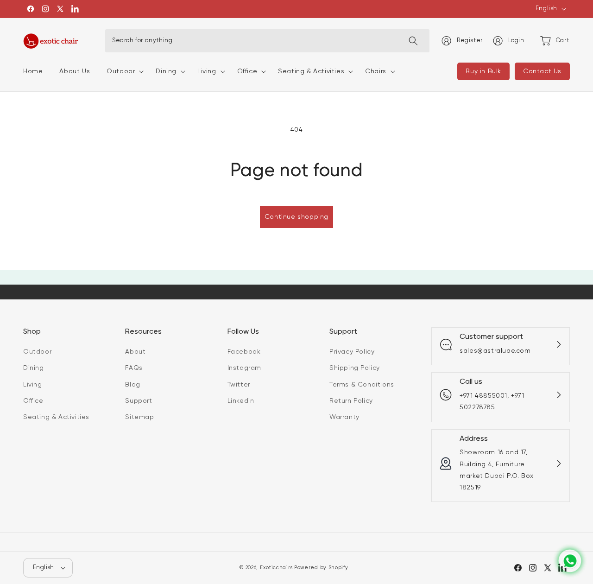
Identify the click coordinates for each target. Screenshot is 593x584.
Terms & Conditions (361, 384)
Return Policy (351, 401)
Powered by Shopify (321, 567)
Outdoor (37, 352)
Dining (33, 368)
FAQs (133, 368)
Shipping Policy (354, 368)
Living (32, 384)
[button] (122, 71)
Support (138, 401)
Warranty (344, 417)
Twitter (238, 384)
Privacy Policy (351, 352)
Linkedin (240, 401)
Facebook (244, 352)
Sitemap (139, 417)
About (135, 352)
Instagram (244, 368)
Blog (132, 384)
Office (33, 401)
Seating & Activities (56, 417)
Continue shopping (296, 217)
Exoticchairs (276, 567)
